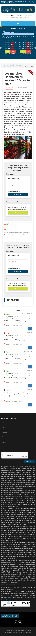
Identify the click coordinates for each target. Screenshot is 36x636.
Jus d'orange (26, 232)
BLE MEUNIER (10, 41)
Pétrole (18, 235)
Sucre (24, 235)
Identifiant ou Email (13, 178)
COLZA (26, 41)
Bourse (29, 235)
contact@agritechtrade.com (24, 15)
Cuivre (20, 401)
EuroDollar (19, 232)
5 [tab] (24, 58)
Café (8, 235)
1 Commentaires (9, 89)
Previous (1, 48)
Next (35, 48)
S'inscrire (18, 213)
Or (21, 235)
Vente (13, 51)
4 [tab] (21, 58)
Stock (13, 325)
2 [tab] (16, 58)
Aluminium (14, 401)
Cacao (6, 232)
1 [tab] (14, 58)
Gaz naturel (12, 232)
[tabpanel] (10, 47)
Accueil (5, 65)
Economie (19, 65)
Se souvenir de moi (14, 191)
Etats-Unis (19, 325)
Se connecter (18, 194)
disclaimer (4, 599)
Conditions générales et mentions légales (18, 632)
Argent (13, 235)
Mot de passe (12, 185)
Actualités (12, 65)
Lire (30, 328)
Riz (5, 235)
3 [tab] (19, 58)
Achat (7, 51)
